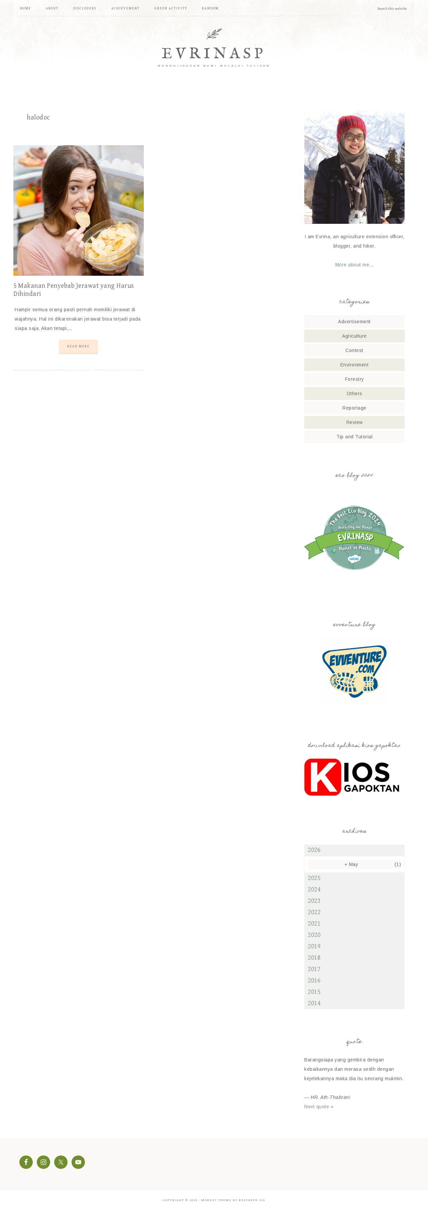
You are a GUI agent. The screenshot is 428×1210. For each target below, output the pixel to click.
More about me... (354, 264)
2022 (314, 912)
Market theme (216, 1200)
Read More (78, 346)
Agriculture (354, 336)
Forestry (354, 379)
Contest (354, 350)
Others (354, 393)
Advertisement (354, 321)
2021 (314, 924)
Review (354, 422)
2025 (314, 878)
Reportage (354, 408)
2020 (314, 935)
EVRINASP (214, 54)
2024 (314, 889)
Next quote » (318, 1106)
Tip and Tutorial (354, 436)
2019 (314, 946)
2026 (314, 850)
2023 (314, 901)
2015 (314, 992)
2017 (314, 969)
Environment (354, 364)
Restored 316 (252, 1200)
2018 (314, 958)
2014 (314, 1003)
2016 (314, 980)
